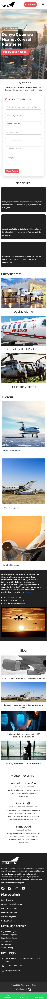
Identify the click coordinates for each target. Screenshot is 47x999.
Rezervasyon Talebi (15, 52)
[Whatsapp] (23, 995)
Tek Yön (11, 99)
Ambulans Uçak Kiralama (11, 904)
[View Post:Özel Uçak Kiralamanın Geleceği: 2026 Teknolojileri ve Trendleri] (23, 721)
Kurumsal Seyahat (8, 917)
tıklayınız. (29, 592)
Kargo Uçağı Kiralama (10, 908)
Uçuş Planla (30, 4)
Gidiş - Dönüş (26, 99)
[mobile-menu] (41, 4)
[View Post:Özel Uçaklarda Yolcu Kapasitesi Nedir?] (23, 750)
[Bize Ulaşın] (8, 995)
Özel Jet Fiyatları (7, 921)
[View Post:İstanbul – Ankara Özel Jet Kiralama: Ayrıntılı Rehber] (23, 692)
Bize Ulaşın (8, 997)
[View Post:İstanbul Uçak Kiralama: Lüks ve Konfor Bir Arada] (23, 665)
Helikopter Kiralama (9, 912)
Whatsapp (23, 997)
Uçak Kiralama (7, 900)
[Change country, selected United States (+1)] (7, 140)
